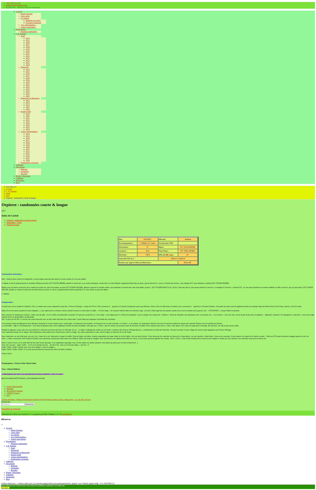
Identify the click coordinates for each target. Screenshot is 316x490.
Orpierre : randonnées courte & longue (22, 220)
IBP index (169, 255)
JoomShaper (67, 414)
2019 (28, 49)
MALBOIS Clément (15, 391)
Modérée (10, 389)
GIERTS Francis (13, 393)
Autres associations (28, 27)
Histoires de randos (33, 20)
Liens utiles (25, 16)
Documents (20, 167)
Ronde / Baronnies (23, 176)
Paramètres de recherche (11, 409)
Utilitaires (19, 178)
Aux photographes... (29, 25)
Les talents (25, 18)
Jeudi (23, 36)
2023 (28, 58)
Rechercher (6, 402)
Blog (18, 183)
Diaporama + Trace (14, 222)
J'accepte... (5, 488)
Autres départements (14, 386)
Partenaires (20, 180)
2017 (28, 45)
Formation (25, 172)
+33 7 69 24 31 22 (13, 3)
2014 (28, 38)
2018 (28, 47)
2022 (28, 56)
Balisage (24, 169)
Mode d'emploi (26, 14)
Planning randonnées (29, 32)
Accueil (19, 12)
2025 (28, 63)
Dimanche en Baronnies (30, 98)
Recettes (24, 174)
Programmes (21, 29)
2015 (28, 40)
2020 (28, 52)
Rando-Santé (26, 112)
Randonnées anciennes (30, 163)
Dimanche (25, 67)
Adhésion (19, 165)
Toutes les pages (13, 225)
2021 (28, 54)
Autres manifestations (29, 132)
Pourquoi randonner (33, 23)
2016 (28, 43)
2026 (28, 65)
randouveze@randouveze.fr (17, 5)
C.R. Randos (21, 34)
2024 (28, 60)
